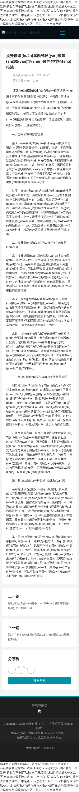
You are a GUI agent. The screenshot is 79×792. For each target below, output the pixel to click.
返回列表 (39, 680)
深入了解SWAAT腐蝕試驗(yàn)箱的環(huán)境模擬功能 (39, 637)
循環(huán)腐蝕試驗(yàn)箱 (30, 90)
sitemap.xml (33, 748)
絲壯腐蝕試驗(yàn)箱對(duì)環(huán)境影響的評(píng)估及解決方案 (38, 606)
